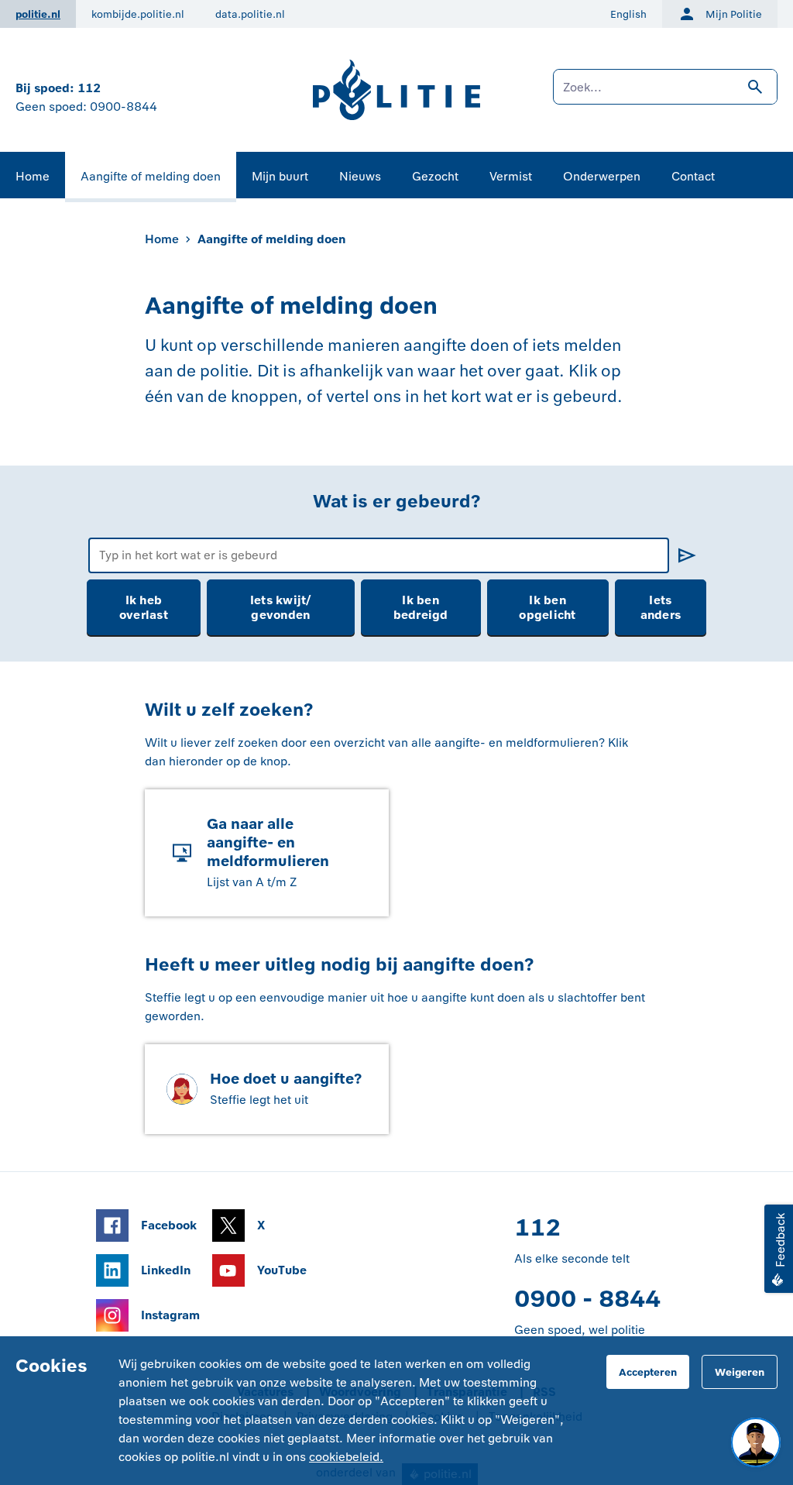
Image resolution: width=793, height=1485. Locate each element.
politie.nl (37, 14)
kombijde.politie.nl (137, 14)
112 (89, 88)
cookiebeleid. (346, 1456)
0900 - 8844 (587, 1299)
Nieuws (360, 176)
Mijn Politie (733, 14)
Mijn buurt (280, 176)
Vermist (510, 176)
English (628, 14)
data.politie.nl (250, 14)
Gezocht (435, 176)
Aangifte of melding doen (151, 176)
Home (32, 176)
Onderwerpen (601, 176)
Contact (693, 176)
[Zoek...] (665, 94)
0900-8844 (123, 106)
